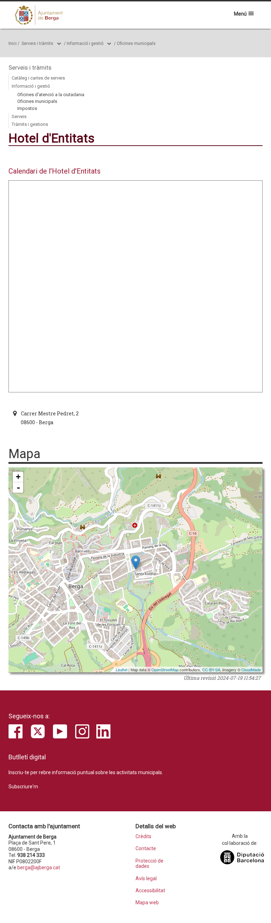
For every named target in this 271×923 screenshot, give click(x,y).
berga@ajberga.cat (38, 867)
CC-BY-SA (211, 669)
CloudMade (251, 669)
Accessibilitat (150, 890)
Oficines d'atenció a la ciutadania (50, 94)
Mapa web (147, 902)
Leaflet (121, 669)
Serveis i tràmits (37, 43)
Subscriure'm (23, 786)
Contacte (146, 848)
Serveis (19, 116)
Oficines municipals (136, 43)
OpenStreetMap (165, 669)
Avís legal (146, 878)
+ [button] (18, 476)
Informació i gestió (85, 43)
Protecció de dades (149, 863)
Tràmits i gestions (30, 124)
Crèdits (143, 836)
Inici (12, 43)
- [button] (18, 487)
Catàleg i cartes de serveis (38, 78)
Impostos (27, 108)
